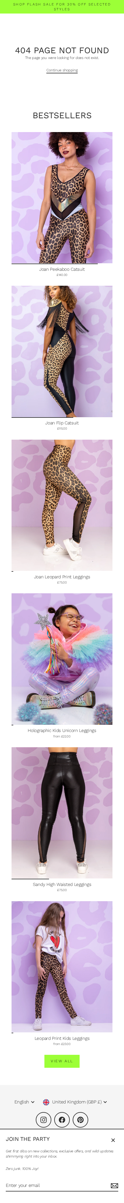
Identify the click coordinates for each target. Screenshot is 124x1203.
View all (62, 1061)
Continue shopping (62, 70)
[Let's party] (113, 1185)
